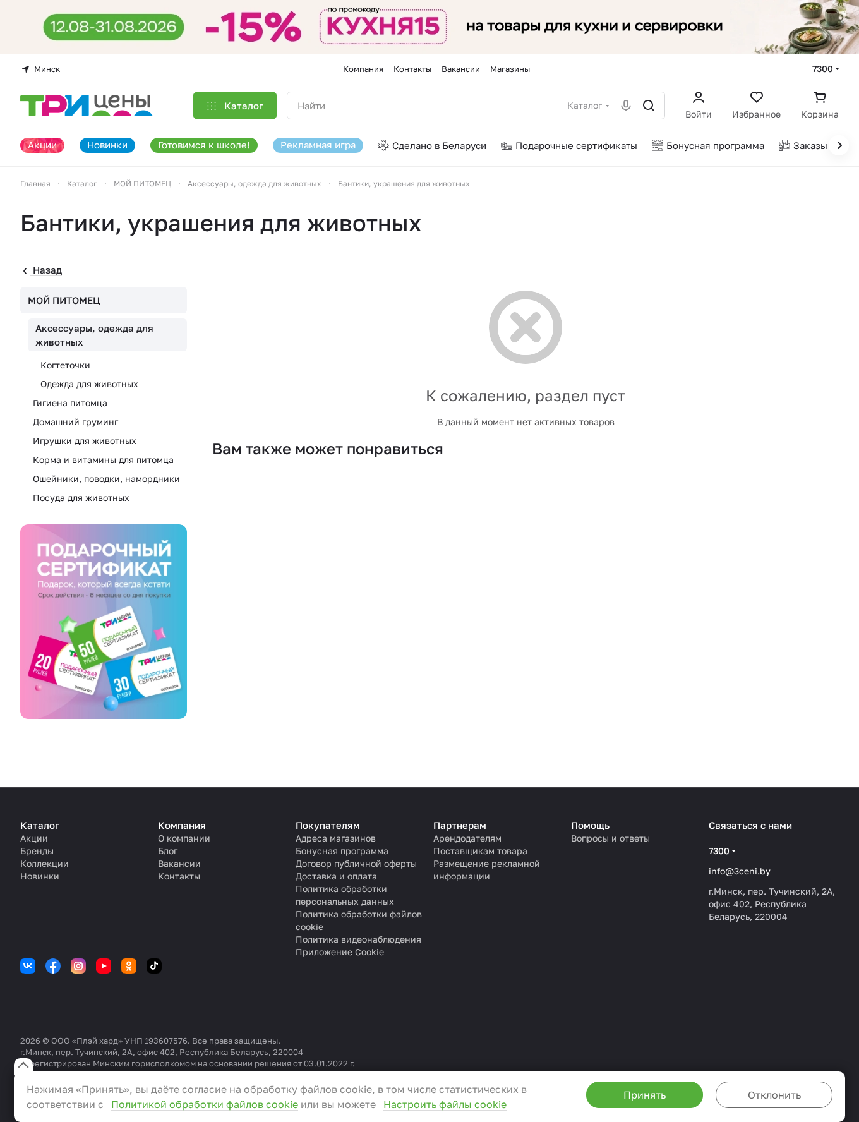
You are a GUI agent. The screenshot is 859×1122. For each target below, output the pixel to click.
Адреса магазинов (336, 838)
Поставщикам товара (480, 850)
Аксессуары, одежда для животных (94, 334)
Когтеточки (65, 364)
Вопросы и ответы (610, 838)
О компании (184, 838)
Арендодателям (467, 838)
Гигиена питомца (70, 402)
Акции (34, 838)
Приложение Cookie (340, 951)
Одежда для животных (89, 383)
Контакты (179, 876)
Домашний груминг (75, 421)
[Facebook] (53, 966)
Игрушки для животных (84, 440)
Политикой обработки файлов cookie (204, 1104)
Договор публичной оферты (356, 863)
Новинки (39, 876)
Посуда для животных (81, 497)
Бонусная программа (342, 850)
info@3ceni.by (740, 871)
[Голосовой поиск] (626, 105)
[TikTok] (154, 966)
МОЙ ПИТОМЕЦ (64, 300)
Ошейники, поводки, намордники (106, 478)
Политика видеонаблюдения (358, 939)
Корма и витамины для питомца (103, 459)
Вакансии (179, 863)
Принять (644, 1095)
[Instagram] (78, 966)
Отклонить (774, 1095)
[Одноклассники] (128, 966)
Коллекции (44, 863)
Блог (167, 850)
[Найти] (648, 105)
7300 (822, 68)
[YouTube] (103, 966)
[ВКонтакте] (27, 966)
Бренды (37, 850)
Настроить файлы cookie (445, 1104)
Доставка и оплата (336, 876)
